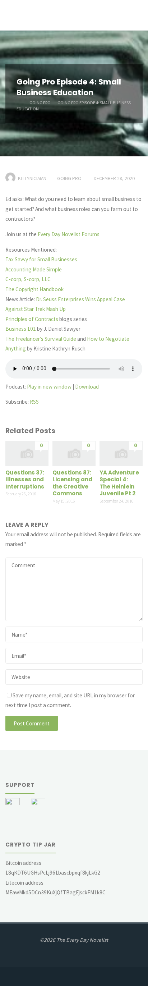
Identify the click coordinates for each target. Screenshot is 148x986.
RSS (34, 401)
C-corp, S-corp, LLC (28, 279)
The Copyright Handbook (34, 289)
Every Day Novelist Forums (69, 234)
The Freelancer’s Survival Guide (40, 338)
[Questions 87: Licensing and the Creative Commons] (73, 452)
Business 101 (20, 328)
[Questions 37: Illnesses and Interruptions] (26, 452)
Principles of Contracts (31, 319)
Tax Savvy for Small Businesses (41, 259)
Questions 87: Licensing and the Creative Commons (72, 483)
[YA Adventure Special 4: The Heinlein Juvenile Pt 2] (121, 452)
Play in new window (49, 386)
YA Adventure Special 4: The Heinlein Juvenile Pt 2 (119, 483)
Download (87, 386)
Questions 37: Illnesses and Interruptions (24, 479)
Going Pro (40, 102)
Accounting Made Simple (33, 269)
